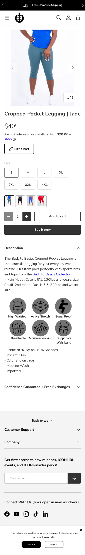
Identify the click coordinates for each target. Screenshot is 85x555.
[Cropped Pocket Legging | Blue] (31, 201)
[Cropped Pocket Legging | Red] (41, 201)
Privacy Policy (48, 537)
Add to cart (57, 216)
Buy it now (42, 229)
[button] (78, 18)
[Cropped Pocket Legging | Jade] (9, 201)
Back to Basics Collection (52, 274)
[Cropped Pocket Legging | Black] (20, 201)
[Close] (81, 530)
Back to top (40, 420)
